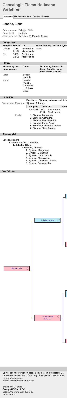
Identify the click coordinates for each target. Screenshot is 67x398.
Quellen (36, 16)
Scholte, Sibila (28, 89)
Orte (29, 16)
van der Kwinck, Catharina (28, 83)
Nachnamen (20, 16)
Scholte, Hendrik (27, 76)
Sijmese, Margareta (43, 115)
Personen (8, 17)
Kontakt (45, 16)
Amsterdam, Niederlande (28, 49)
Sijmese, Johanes (35, 103)
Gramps (18, 386)
